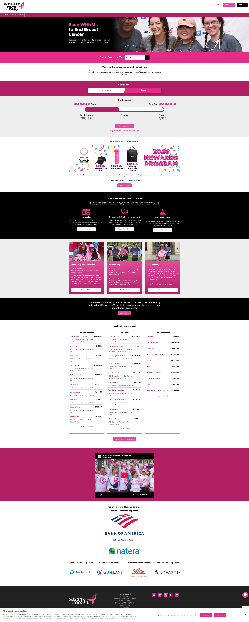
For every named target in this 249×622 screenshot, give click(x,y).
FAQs (21, 14)
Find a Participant (124, 229)
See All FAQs (86, 290)
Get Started (86, 229)
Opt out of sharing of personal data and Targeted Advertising (177, 615)
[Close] (246, 615)
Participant (106, 90)
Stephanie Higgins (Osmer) (79, 336)
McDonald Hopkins (114, 419)
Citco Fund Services (153, 378)
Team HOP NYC (113, 373)
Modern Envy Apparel (153, 372)
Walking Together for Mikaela (117, 356)
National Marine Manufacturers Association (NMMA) (158, 390)
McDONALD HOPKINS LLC (156, 354)
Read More (163, 290)
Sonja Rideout (74, 417)
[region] (124, 615)
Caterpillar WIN (113, 382)
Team (143, 90)
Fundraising (10, 14)
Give (162, 230)
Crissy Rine (74, 356)
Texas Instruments (153, 342)
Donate (242, 5)
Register (229, 5)
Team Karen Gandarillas (116, 390)
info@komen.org (124, 605)
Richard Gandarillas (76, 375)
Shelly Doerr (74, 346)
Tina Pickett (74, 384)
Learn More (124, 313)
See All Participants (86, 426)
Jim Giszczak (74, 365)
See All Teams (124, 428)
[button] (245, 595)
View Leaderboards (124, 126)
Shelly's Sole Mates (114, 363)
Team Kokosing (113, 409)
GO (147, 57)
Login (218, 5)
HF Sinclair (111, 336)
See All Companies (162, 396)
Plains (149, 360)
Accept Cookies (220, 615)
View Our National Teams (124, 439)
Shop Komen (124, 185)
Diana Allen (73, 399)
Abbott (149, 366)
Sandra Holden (75, 392)
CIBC (148, 384)
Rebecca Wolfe (75, 407)
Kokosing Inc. (151, 348)
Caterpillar (150, 336)
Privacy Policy (8, 620)
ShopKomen (124, 607)
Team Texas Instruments (116, 399)
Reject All (206, 615)
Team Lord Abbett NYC (115, 346)
